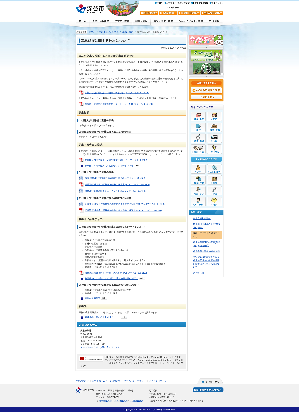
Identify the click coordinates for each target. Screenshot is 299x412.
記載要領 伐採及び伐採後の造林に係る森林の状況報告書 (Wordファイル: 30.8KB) (125, 204)
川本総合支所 (121, 400)
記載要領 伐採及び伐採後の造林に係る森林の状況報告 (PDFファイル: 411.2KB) (123, 210)
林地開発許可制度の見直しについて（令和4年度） (109, 166)
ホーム (92, 31)
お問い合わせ (82, 381)
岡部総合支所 (105, 400)
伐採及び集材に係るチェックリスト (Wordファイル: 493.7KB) (115, 191)
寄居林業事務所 (92, 298)
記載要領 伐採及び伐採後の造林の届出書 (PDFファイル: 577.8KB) (117, 184)
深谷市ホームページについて (106, 381)
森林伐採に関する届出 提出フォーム (102, 317)
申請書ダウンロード (109, 31)
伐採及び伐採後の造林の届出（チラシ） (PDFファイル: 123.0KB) (117, 92)
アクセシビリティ (157, 381)
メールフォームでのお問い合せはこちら (100, 347)
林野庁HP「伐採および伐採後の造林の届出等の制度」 (111, 278)
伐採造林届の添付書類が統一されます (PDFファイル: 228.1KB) (116, 273)
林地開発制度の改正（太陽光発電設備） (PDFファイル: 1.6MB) (116, 160)
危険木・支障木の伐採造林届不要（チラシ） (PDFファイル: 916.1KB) (119, 104)
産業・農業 (127, 31)
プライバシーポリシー (135, 381)
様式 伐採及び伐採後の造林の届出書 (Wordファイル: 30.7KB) (115, 178)
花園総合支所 (136, 400)
